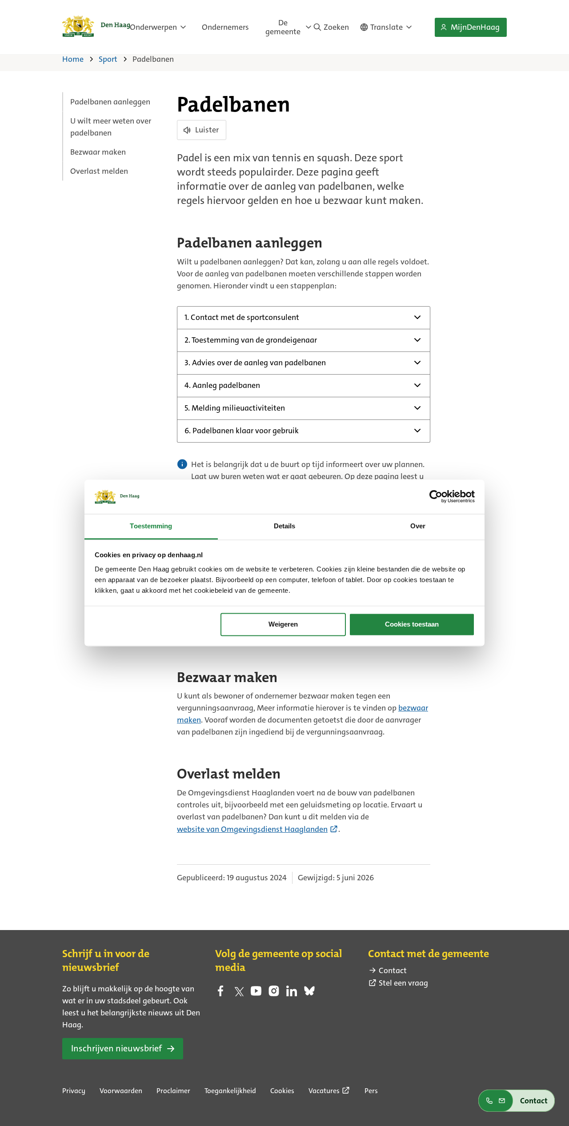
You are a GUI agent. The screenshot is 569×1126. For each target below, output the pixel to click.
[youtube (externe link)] (256, 993)
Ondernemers (225, 27)
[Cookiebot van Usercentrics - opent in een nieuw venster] (436, 496)
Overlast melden (99, 171)
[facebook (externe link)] (220, 993)
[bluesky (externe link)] (309, 993)
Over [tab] (417, 526)
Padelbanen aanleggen (110, 101)
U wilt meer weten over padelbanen (110, 127)
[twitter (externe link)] (238, 993)
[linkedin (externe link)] (291, 993)
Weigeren (283, 624)
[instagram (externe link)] (273, 993)
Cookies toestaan (412, 624)
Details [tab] (285, 526)
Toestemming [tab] (151, 526)
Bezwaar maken (98, 152)
